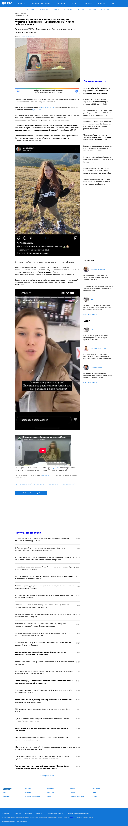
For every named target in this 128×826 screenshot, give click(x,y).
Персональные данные (55, 813)
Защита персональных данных (78, 813)
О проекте (5, 813)
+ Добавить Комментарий (31, 493)
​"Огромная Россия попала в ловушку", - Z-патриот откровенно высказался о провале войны (97, 137)
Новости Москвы (39, 485)
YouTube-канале (47, 107)
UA (4, 10)
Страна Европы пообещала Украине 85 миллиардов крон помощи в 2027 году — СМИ (95, 101)
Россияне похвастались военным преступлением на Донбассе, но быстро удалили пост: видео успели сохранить (97, 125)
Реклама (39, 813)
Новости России (53, 485)
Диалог (17, 13)
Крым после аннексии (23, 485)
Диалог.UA (36, 110)
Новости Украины (68, 485)
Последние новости (28, 532)
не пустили (54, 468)
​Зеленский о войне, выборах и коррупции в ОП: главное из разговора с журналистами (96, 90)
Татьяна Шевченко (28, 37)
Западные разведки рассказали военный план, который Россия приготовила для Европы (96, 181)
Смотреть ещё (47, 776)
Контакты (28, 813)
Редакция (17, 813)
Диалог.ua (73, 817)
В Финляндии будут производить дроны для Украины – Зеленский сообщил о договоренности (97, 113)
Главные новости (94, 81)
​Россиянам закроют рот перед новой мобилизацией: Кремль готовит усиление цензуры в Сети (97, 170)
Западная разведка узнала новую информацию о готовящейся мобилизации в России (97, 148)
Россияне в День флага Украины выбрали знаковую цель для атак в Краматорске (98, 159)
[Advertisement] (47, 511)
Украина (23, 13)
